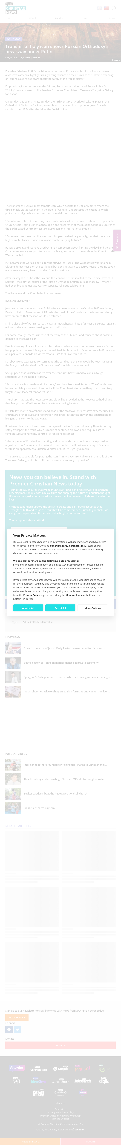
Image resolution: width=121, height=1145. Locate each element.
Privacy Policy (31, 595)
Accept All (28, 607)
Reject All (60, 607)
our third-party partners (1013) (68, 545)
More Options (93, 607)
